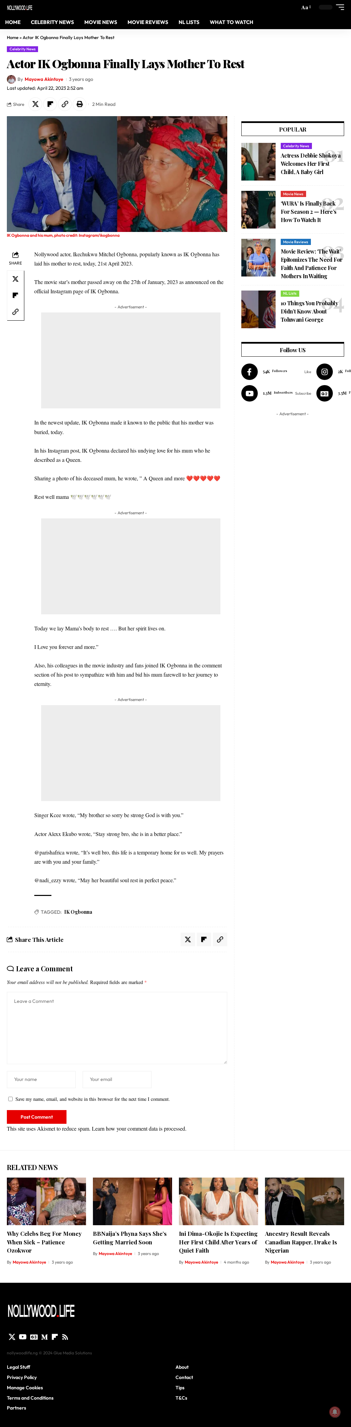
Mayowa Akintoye (44, 79)
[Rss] (65, 1337)
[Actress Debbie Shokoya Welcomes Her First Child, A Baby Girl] (258, 162)
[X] (12, 1337)
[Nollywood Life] (20, 7)
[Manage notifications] (334, 1411)
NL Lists (289, 293)
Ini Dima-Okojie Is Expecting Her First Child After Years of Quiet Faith (218, 1242)
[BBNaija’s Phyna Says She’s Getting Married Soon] (132, 1201)
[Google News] (33, 1337)
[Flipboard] (55, 1337)
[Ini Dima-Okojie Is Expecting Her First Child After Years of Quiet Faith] (218, 1201)
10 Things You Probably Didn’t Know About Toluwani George (309, 311)
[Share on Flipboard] (50, 104)
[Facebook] (276, 372)
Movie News (293, 194)
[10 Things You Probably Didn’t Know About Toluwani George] (258, 309)
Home (13, 37)
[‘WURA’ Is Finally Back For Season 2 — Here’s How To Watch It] (258, 210)
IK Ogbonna (78, 912)
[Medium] (44, 1337)
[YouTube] (22, 1337)
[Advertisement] (130, 360)
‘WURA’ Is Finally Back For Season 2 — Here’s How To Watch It (309, 211)
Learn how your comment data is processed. (139, 1128)
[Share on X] (35, 104)
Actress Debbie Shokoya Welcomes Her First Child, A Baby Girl (310, 163)
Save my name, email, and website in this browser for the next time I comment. (92, 1099)
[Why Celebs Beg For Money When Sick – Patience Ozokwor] (46, 1201)
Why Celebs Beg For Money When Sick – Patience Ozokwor (44, 1242)
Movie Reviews (295, 241)
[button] (306, 7)
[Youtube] (276, 393)
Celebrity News (23, 49)
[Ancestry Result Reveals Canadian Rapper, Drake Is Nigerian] (304, 1201)
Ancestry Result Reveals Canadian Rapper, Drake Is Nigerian (301, 1242)
